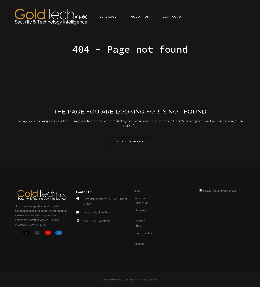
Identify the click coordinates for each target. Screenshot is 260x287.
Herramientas (143, 233)
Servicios (139, 198)
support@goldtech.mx (97, 212)
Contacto (139, 244)
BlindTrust (141, 203)
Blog (138, 225)
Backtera (140, 210)
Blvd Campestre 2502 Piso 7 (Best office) (105, 201)
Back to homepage (130, 141)
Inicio (137, 190)
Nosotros (139, 221)
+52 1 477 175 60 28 (97, 221)
